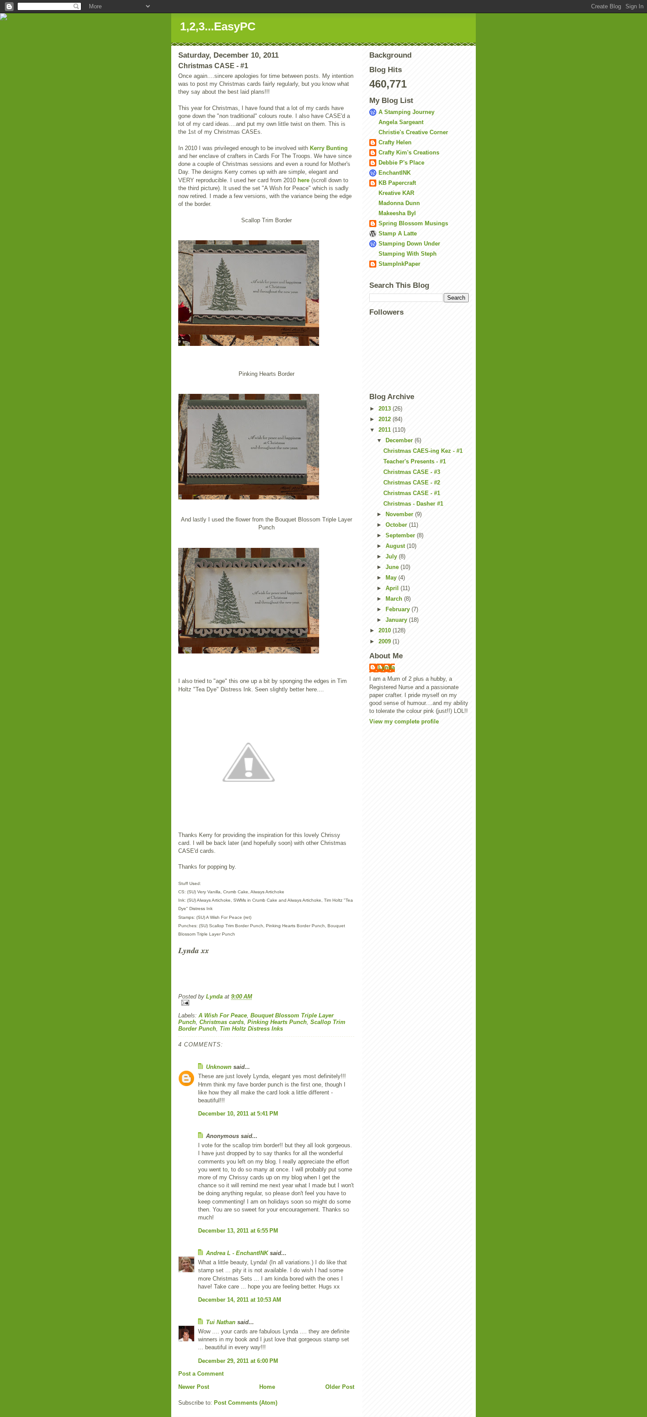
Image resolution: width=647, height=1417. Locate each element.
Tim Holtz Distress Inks (251, 1028)
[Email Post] (266, 1003)
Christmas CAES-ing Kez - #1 (423, 451)
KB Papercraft (397, 183)
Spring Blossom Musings (413, 223)
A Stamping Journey (406, 112)
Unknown (219, 1067)
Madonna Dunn (399, 203)
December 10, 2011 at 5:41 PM (238, 1113)
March (395, 598)
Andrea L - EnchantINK (237, 1253)
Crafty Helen (395, 142)
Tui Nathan (220, 1322)
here (303, 180)
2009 (386, 641)
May (392, 577)
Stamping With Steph (408, 253)
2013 (386, 408)
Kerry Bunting (329, 148)
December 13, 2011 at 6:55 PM (238, 1230)
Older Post (339, 1387)
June (393, 567)
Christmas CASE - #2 (411, 482)
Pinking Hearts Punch (277, 1022)
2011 (386, 429)
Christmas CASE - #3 (411, 472)
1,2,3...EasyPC (218, 26)
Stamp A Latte (398, 233)
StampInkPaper (399, 264)
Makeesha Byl (397, 213)
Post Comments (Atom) (245, 1402)
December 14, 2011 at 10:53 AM (239, 1299)
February (399, 609)
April (393, 588)
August (396, 546)
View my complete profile (404, 721)
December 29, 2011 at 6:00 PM (238, 1361)
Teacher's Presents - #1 (414, 461)
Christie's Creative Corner (413, 132)
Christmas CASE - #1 (411, 493)
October (397, 524)
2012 (386, 419)
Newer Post (193, 1387)
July (392, 556)
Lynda (386, 667)
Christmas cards (221, 1022)
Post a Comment (201, 1373)
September (401, 535)
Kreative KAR (396, 193)
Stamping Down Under (409, 243)
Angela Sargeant (401, 122)
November (400, 514)
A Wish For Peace (223, 1015)
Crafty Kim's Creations (409, 152)
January (397, 620)
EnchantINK (395, 172)
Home (267, 1387)
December (400, 440)
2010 (386, 630)
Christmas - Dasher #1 (413, 503)
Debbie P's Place (401, 162)
